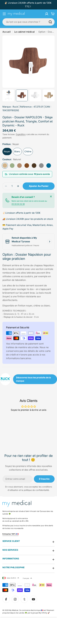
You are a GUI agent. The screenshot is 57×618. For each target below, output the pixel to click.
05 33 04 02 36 (18, 204)
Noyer (7, 151)
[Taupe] (19, 165)
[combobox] (28, 22)
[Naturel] (4, 165)
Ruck (15, 106)
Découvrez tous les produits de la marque (33, 379)
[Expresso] (34, 165)
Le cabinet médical (24, 31)
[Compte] (46, 14)
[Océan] (48, 165)
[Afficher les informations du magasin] (49, 241)
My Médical (13, 610)
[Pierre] (41, 165)
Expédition (21, 134)
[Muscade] (26, 165)
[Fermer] (51, 196)
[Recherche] (50, 22)
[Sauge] (12, 165)
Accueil (6, 31)
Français (26, 578)
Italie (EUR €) (11, 578)
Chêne (27, 151)
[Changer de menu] (4, 14)
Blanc (17, 151)
